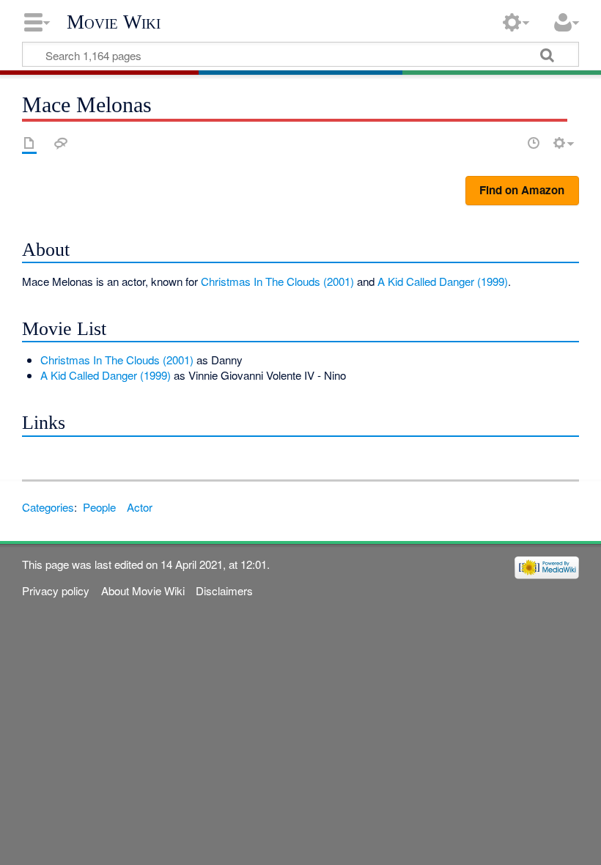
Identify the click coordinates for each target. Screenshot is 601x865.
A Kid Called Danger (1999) (442, 281)
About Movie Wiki (143, 590)
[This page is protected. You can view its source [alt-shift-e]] (508, 143)
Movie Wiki (114, 22)
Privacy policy (55, 590)
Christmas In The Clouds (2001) (277, 281)
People (99, 507)
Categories (48, 507)
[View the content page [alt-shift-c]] (29, 143)
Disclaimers (224, 590)
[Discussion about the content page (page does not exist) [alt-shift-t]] (61, 143)
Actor (139, 507)
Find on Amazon (521, 190)
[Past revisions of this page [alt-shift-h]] (533, 143)
